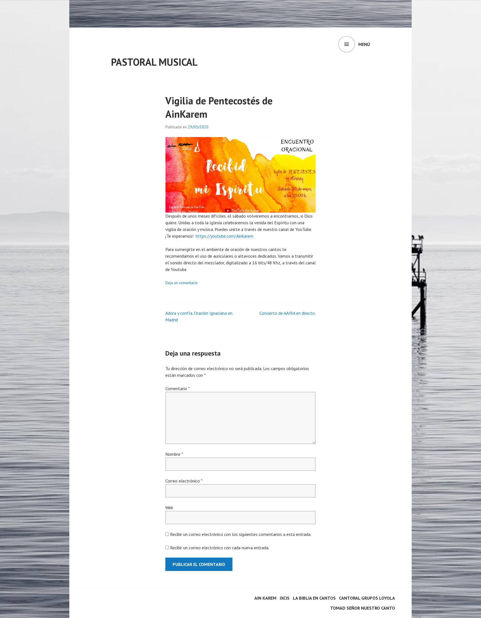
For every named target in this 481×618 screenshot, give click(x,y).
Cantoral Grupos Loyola (367, 598)
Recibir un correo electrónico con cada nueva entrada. (219, 547)
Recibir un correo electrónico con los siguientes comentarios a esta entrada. (240, 534)
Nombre (174, 454)
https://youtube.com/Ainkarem (225, 236)
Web (169, 507)
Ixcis (284, 598)
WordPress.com (100, 606)
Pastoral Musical (154, 61)
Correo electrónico (183, 481)
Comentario (177, 388)
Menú (364, 44)
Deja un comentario (181, 282)
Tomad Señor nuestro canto (362, 608)
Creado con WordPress (106, 599)
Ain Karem (265, 598)
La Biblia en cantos (314, 598)
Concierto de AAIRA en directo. (287, 313)
